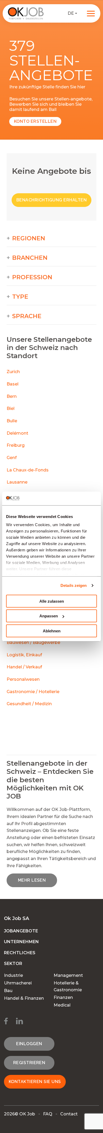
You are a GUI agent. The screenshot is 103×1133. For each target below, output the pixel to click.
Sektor (13, 963)
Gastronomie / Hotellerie (33, 691)
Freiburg (16, 445)
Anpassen (48, 616)
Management (68, 975)
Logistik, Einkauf (24, 654)
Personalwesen (23, 679)
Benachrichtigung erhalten (51, 199)
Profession (32, 277)
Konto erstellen (35, 121)
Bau (8, 990)
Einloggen (29, 1043)
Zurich (13, 371)
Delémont (17, 433)
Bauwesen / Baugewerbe (33, 642)
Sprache (26, 316)
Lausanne (17, 482)
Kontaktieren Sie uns (35, 1081)
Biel (11, 408)
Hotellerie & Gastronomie (68, 986)
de (71, 13)
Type (20, 297)
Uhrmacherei (18, 982)
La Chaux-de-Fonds (28, 470)
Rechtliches (19, 952)
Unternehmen (21, 941)
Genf (12, 457)
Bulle (12, 420)
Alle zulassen (51, 601)
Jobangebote (21, 930)
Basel (12, 384)
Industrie (13, 975)
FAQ (47, 1113)
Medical (62, 1005)
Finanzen (63, 997)
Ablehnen (51, 631)
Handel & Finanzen (24, 998)
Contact (69, 1113)
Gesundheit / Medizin (29, 703)
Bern (12, 396)
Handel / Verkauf (24, 666)
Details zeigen (73, 585)
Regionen (28, 238)
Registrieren (29, 1062)
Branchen (30, 258)
